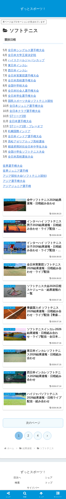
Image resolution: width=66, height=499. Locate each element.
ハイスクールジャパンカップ (26, 60)
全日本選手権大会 (20, 121)
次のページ (33, 422)
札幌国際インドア (19, 131)
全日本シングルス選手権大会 (26, 50)
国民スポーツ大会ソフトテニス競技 (30, 100)
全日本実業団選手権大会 (23, 75)
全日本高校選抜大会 (20, 156)
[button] (59, 444)
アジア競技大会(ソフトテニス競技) (25, 175)
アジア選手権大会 (14, 180)
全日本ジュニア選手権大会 (26, 105)
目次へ (17, 477)
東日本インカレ (18, 65)
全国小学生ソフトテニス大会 (26, 151)
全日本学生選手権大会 (22, 95)
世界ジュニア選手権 (15, 170)
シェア (48, 477)
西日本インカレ (18, 70)
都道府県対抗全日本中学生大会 (27, 146)
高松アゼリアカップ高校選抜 (26, 141)
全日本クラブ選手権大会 (25, 110)
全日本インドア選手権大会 (25, 136)
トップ (48, 482)
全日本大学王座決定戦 (22, 55)
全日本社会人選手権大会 (23, 90)
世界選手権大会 (13, 165)
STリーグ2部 (18, 116)
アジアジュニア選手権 (17, 186)
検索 (17, 482)
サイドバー (33, 487)
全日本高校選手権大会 (22, 80)
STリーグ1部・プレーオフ (26, 126)
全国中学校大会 (18, 85)
